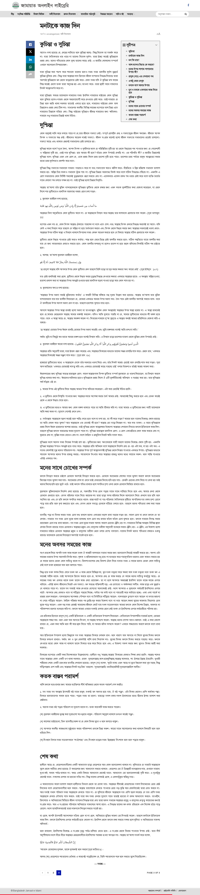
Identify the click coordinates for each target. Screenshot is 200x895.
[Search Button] (186, 14)
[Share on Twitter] (30, 52)
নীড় (12, 14)
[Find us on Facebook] (188, 5)
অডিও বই (120, 14)
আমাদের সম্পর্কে (154, 890)
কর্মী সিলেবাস (54, 14)
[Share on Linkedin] (30, 59)
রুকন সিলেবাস (70, 14)
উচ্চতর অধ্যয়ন (106, 14)
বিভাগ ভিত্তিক (39, 14)
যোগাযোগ (182, 890)
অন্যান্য (130, 14)
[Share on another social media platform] (30, 74)
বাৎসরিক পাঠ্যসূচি (88, 14)
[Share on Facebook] (30, 44)
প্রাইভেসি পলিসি (169, 890)
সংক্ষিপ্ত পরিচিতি (24, 14)
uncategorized (53, 34)
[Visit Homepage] (40, 5)
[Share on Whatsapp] (30, 67)
